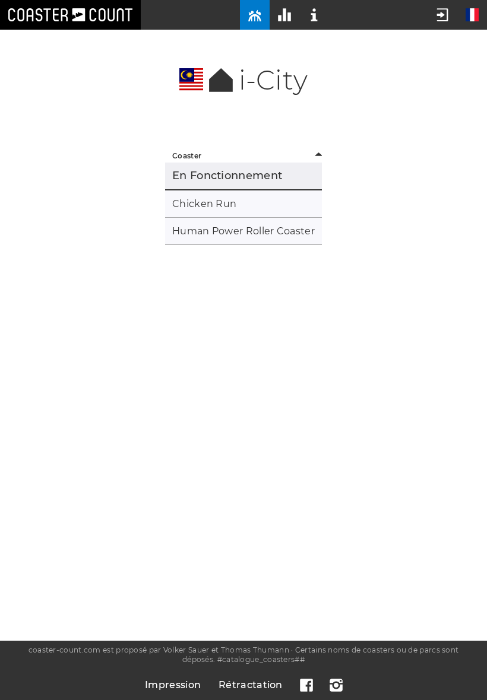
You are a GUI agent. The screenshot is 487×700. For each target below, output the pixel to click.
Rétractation (251, 685)
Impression (173, 685)
